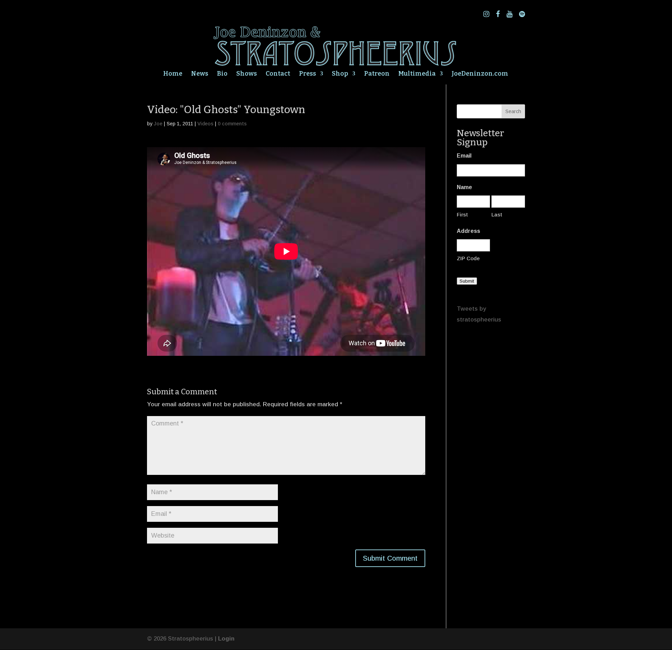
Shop (340, 74)
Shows (246, 74)
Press (307, 74)
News (199, 74)
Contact (278, 74)
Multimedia (417, 74)
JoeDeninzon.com (479, 74)
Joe (158, 123)
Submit (467, 281)
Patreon (377, 74)
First (462, 214)
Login (226, 638)
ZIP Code (468, 258)
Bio (222, 74)
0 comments (232, 123)
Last (496, 214)
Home (172, 74)
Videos (205, 123)
